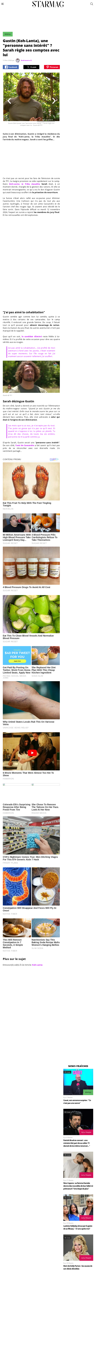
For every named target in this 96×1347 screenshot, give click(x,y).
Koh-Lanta (37, 965)
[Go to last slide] (9, 101)
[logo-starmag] (48, 4)
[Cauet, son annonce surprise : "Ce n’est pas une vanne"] (78, 1082)
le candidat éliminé (32, 336)
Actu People (86, 1132)
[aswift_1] (48, 25)
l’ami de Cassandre (24, 445)
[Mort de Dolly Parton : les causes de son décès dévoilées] (78, 1247)
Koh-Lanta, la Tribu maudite (24, 184)
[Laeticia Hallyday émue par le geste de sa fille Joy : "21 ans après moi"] (78, 1207)
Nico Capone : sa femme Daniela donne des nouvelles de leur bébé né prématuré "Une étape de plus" (78, 1186)
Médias (88, 1092)
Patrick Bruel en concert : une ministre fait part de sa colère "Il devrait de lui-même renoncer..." (76, 1143)
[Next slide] (54, 101)
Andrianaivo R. (26, 60)
